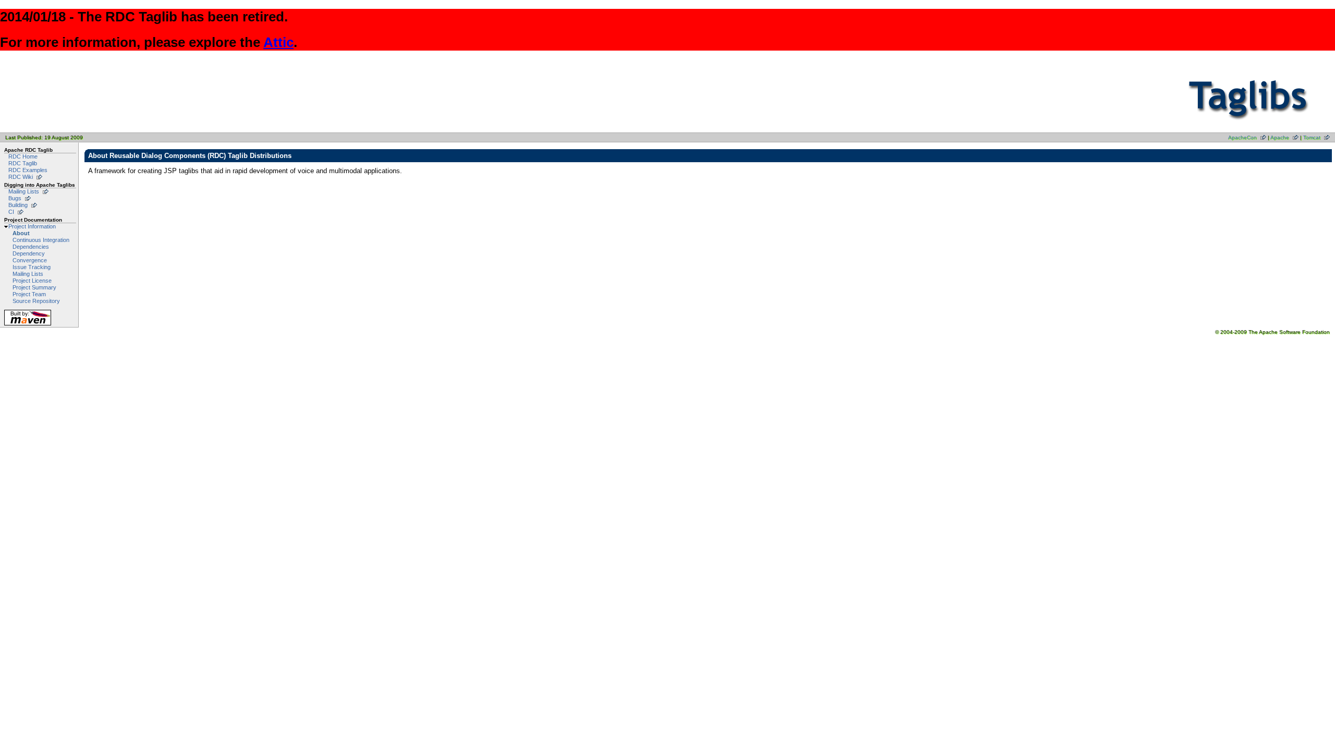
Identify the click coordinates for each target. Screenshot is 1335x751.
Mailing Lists (23, 191)
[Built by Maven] (27, 325)
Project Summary (34, 287)
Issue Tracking (32, 267)
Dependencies (31, 247)
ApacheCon (1242, 137)
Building (18, 205)
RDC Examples (27, 170)
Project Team (29, 294)
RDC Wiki (20, 177)
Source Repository (36, 301)
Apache (1279, 137)
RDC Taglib (22, 163)
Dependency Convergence (30, 256)
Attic (278, 42)
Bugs (14, 198)
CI (11, 212)
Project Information (32, 226)
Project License (32, 280)
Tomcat (1311, 137)
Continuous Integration (41, 240)
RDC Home (23, 156)
